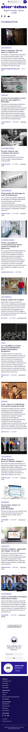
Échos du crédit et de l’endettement (10, 696)
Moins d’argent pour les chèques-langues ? (12, 460)
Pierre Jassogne (5, 164)
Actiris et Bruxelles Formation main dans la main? (14, 598)
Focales (4, 694)
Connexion (4, 718)
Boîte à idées (5, 685)
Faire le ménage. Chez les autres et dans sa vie (12, 51)
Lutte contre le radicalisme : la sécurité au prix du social (13, 405)
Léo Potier (4, 318)
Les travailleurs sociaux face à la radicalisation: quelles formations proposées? (11, 348)
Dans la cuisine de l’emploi (12, 300)
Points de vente (6, 706)
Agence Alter (5, 375)
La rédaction (5, 683)
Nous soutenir (5, 710)
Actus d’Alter (5, 687)
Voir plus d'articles (13, 625)
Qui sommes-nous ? (7, 681)
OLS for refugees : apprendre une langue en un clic (13, 550)
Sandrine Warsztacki (7, 272)
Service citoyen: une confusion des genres (10, 152)
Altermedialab (5, 699)
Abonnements (5, 703)
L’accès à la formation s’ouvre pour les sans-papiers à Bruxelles (13, 100)
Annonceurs (5, 708)
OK (25, 1)
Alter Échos (5, 692)
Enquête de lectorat (7, 721)
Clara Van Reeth (5, 122)
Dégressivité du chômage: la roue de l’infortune (13, 194)
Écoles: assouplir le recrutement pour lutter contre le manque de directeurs (11, 245)
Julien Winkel (5, 519)
